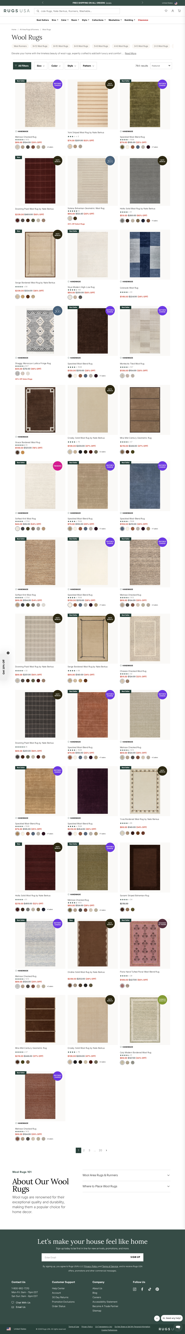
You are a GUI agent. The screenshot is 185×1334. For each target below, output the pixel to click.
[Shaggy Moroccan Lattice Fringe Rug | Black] (40, 331)
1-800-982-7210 (20, 1288)
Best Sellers (43, 20)
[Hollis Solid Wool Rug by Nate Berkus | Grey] (145, 181)
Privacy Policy (87, 1327)
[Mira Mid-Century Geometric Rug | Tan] (145, 410)
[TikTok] (149, 1289)
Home (14, 29)
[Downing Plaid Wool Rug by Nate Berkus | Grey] (40, 639)
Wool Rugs (46, 29)
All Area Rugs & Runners (29, 29)
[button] (23, 65)
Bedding (129, 20)
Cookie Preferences (109, 1330)
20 (100, 1150)
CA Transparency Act (103, 1327)
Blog (94, 1292)
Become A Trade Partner (105, 1306)
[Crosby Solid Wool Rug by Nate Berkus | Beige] (93, 1020)
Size (54, 20)
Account (56, 1292)
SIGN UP (135, 1257)
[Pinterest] (157, 1289)
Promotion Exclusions (63, 1301)
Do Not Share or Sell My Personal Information (132, 1327)
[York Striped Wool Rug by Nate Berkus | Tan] (93, 104)
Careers (96, 1297)
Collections (97, 20)
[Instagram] (134, 1289)
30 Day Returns (60, 1297)
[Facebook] (142, 1289)
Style (84, 20)
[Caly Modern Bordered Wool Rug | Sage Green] (145, 1020)
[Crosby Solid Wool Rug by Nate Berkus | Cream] (93, 410)
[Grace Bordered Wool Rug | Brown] (40, 410)
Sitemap (96, 1310)
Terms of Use (74, 1327)
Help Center (58, 1288)
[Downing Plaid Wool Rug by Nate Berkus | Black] (40, 715)
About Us (97, 1288)
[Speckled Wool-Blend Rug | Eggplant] (93, 791)
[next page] (106, 1150)
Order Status (58, 1306)
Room (74, 20)
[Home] (16, 11)
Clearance (143, 20)
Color (63, 20)
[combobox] (161, 66)
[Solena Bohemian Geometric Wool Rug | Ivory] (93, 181)
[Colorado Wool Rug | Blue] (145, 255)
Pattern (87, 65)
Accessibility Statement (104, 1301)
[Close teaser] (8, 653)
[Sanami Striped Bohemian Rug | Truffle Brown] (145, 867)
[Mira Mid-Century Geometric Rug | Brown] (40, 1020)
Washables (114, 20)
